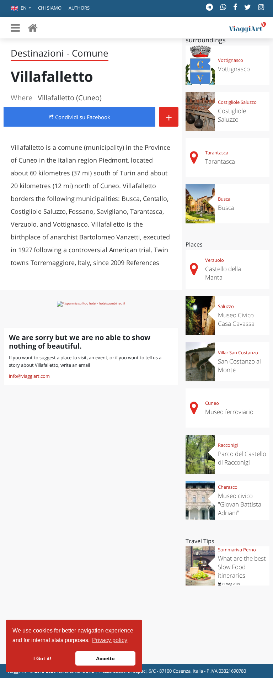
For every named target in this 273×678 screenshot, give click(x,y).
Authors (79, 8)
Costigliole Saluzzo (237, 102)
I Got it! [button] (42, 658)
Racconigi (228, 445)
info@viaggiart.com (29, 376)
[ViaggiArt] (32, 27)
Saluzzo (226, 306)
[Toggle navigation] (15, 27)
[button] (20, 9)
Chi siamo (49, 8)
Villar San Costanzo (238, 352)
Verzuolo (214, 260)
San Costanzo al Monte (239, 365)
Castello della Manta (223, 273)
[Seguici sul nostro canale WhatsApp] (223, 7)
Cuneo (212, 403)
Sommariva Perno (237, 549)
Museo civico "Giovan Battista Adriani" (239, 504)
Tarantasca (216, 152)
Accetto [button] (105, 658)
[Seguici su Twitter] (247, 7)
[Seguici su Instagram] (261, 7)
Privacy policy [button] (109, 640)
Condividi (82, 117)
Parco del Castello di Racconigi (242, 458)
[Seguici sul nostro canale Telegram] (209, 7)
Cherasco (227, 487)
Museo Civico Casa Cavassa (236, 319)
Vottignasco (230, 60)
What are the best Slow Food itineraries (242, 566)
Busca (224, 199)
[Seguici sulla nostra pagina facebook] (235, 7)
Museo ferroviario (229, 412)
